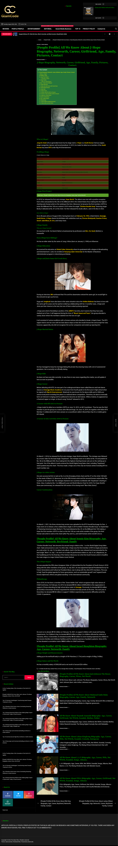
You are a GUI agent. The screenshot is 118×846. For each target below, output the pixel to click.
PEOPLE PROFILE (18, 29)
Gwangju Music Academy (67, 668)
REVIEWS (6, 29)
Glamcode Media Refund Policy (104, 7)
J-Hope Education (44, 84)
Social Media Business (63, 29)
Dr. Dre (59, 668)
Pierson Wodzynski (87, 668)
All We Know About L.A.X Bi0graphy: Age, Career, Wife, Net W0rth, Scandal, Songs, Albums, (85, 758)
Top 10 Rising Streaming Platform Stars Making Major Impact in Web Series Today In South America (17, 713)
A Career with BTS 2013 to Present (48, 92)
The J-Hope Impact (45, 98)
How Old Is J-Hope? (45, 78)
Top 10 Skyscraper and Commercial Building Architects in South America (16, 731)
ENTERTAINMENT (35, 28)
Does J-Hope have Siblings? (46, 83)
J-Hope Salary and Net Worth (47, 103)
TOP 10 (77, 29)
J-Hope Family (43, 80)
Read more (5, 810)
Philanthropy (43, 100)
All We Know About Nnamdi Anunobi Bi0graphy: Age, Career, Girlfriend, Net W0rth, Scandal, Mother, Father (86, 717)
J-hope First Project (44, 77)
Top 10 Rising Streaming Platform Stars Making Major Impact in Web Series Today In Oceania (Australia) (17, 719)
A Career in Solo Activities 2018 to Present (50, 93)
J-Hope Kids (42, 89)
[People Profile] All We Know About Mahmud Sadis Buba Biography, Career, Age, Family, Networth (84, 696)
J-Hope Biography (78, 668)
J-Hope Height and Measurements (48, 101)
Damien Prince (54, 668)
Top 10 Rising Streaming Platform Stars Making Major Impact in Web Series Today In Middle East (17, 725)
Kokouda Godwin (41, 59)
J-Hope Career (44, 90)
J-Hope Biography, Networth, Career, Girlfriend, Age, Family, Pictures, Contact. (57, 72)
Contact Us (101, 29)
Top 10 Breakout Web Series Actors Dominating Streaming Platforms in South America (17, 707)
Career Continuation (45, 96)
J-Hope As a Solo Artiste (46, 95)
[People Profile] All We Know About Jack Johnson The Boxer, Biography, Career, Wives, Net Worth (85, 675)
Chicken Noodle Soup (45, 668)
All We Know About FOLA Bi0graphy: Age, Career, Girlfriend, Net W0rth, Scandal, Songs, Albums (87, 779)
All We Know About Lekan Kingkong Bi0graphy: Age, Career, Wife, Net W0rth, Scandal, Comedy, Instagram (85, 737)
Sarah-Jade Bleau (96, 668)
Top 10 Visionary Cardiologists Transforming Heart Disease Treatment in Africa (17, 701)
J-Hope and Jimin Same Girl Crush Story (49, 86)
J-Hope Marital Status (45, 87)
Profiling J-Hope (43, 75)
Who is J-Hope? (43, 74)
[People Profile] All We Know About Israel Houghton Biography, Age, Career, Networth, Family (72, 648)
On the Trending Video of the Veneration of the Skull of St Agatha (16, 689)
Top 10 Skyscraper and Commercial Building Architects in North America (18, 742)
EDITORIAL (48, 29)
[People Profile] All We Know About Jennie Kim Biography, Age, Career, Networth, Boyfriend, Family (72, 540)
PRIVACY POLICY (89, 29)
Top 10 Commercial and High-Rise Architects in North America (18, 736)
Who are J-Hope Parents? (46, 81)
